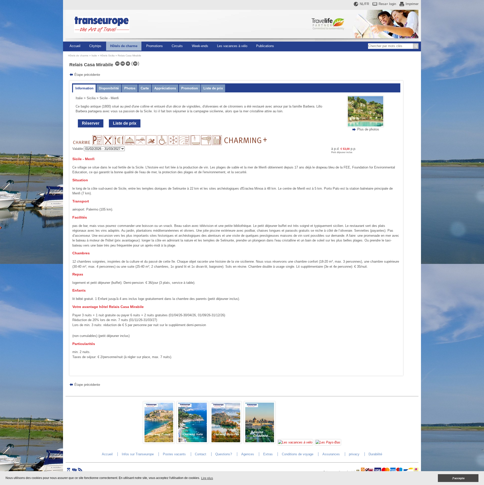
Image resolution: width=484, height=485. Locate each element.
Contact (200, 454)
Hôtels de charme (123, 46)
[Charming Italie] (192, 442)
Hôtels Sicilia (107, 55)
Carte (145, 88)
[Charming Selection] (225, 442)
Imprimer (412, 4)
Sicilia (91, 98)
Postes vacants (174, 454)
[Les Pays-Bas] (328, 442)
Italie (94, 55)
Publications (265, 46)
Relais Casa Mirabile (129, 55)
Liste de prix (213, 88)
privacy (354, 454)
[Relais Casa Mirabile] (365, 126)
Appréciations (165, 88)
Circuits (177, 46)
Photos (129, 88)
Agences (247, 454)
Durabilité (375, 454)
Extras (268, 454)
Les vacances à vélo (232, 46)
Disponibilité (109, 88)
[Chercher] (415, 46)
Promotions (154, 46)
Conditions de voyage (297, 454)
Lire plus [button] (207, 478)
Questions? (223, 454)
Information (84, 88)
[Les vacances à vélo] (295, 442)
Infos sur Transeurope (138, 454)
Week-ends (200, 46)
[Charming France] (158, 442)
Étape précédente (87, 75)
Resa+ (387, 4)
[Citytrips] (259, 442)
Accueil (75, 46)
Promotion (189, 88)
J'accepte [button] (458, 478)
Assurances (331, 454)
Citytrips (95, 46)
